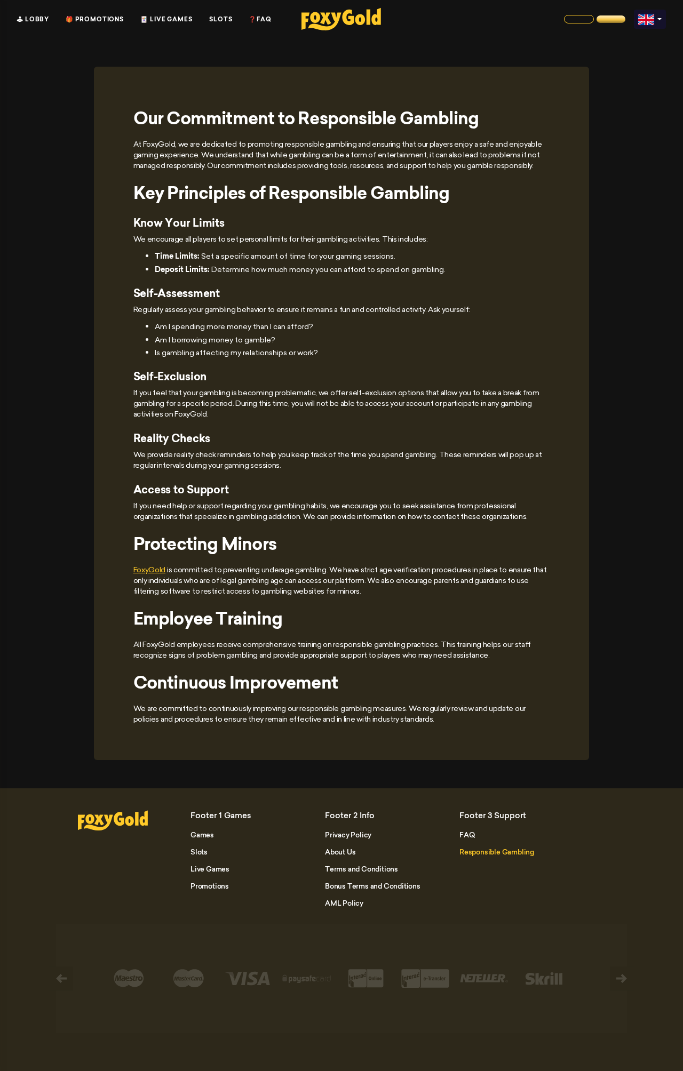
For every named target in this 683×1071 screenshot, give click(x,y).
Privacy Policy (348, 835)
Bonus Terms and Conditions (372, 886)
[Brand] (579, 19)
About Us (340, 852)
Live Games (209, 869)
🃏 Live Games (166, 19)
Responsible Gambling (496, 852)
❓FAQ (260, 19)
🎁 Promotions (95, 19)
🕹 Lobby (33, 19)
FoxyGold (149, 569)
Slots (221, 19)
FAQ (466, 835)
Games (202, 835)
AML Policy (344, 903)
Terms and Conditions (361, 869)
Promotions (209, 886)
